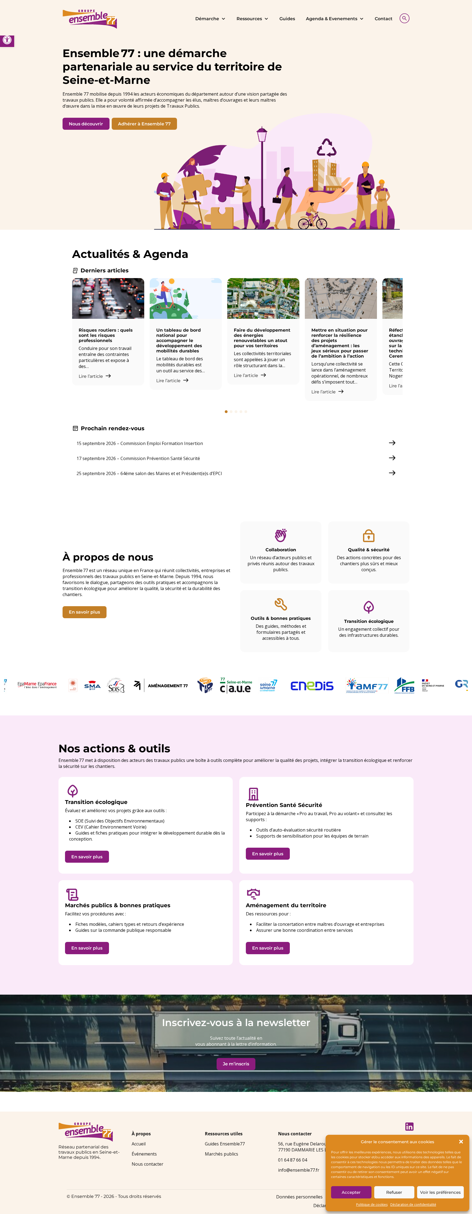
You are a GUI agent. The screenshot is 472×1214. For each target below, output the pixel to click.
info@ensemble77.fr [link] (298, 1170)
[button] (461, 1141)
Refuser (394, 1192)
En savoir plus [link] (84, 612)
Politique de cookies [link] (372, 1204)
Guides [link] (287, 18)
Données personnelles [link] (299, 1197)
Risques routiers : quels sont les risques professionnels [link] (106, 335)
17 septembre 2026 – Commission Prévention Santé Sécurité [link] (138, 458)
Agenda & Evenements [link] (331, 18)
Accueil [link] (139, 1144)
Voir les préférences (440, 1192)
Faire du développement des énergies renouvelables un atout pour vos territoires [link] (262, 338)
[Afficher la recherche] (403, 17)
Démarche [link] (207, 18)
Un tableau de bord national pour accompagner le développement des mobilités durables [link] (179, 340)
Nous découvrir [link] (86, 123)
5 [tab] (245, 411)
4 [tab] (241, 411)
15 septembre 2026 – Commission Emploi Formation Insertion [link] (139, 443)
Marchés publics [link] (221, 1154)
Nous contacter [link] (147, 1164)
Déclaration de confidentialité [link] (413, 1204)
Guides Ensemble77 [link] (225, 1144)
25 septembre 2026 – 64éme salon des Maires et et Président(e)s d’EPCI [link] (149, 473)
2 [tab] (231, 411)
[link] (7, 40)
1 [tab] (226, 411)
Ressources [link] (249, 18)
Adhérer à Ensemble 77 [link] (144, 123)
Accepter (351, 1192)
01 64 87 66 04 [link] (292, 1160)
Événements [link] (144, 1154)
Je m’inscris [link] (236, 1063)
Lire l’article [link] (91, 376)
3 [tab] (236, 411)
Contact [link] (384, 18)
